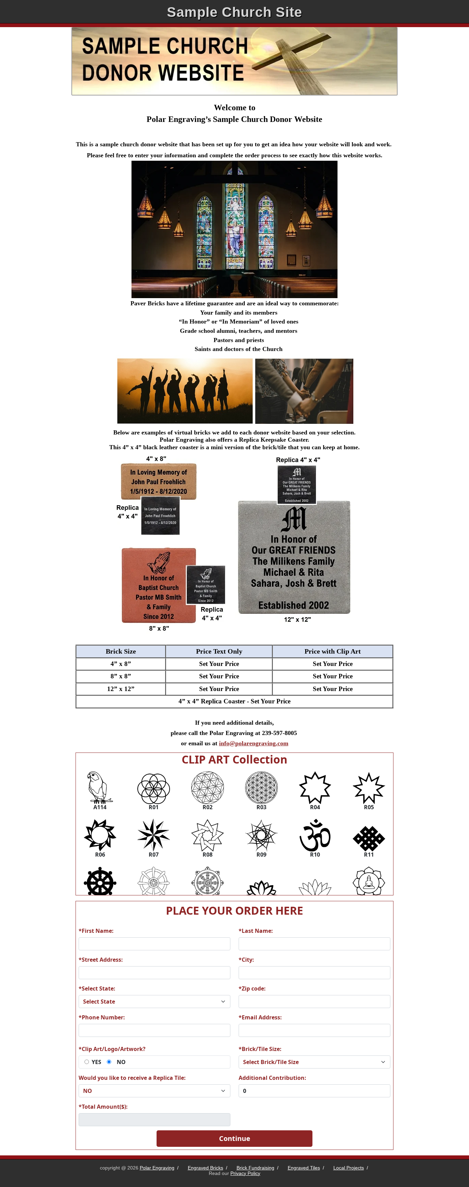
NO (121, 1062)
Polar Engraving (157, 1168)
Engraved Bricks (205, 1168)
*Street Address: (101, 959)
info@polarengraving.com (253, 743)
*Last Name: (256, 931)
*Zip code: (252, 988)
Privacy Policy (245, 1173)
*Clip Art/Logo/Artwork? (112, 1049)
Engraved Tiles (304, 1168)
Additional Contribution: (272, 1078)
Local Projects (348, 1168)
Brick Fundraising (255, 1168)
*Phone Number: (102, 1017)
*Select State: (97, 988)
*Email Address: (260, 1017)
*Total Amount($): (103, 1106)
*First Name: (96, 931)
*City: (246, 959)
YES (96, 1062)
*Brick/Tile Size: (260, 1049)
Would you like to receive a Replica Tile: (132, 1078)
